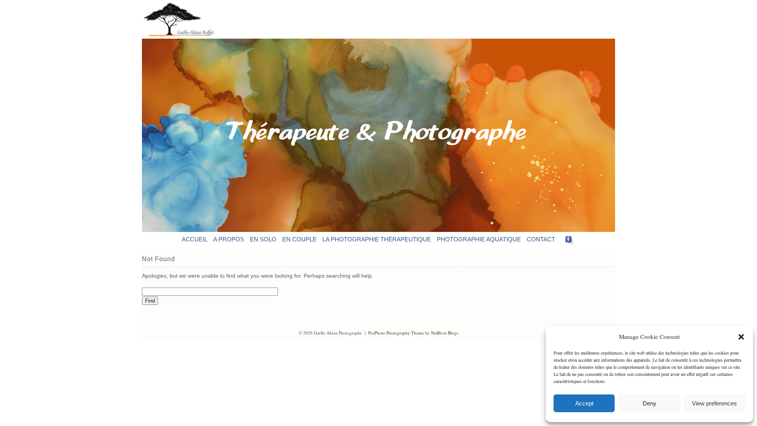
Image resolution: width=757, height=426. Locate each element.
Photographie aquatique (479, 239)
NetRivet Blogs (444, 333)
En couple (299, 239)
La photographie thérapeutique (377, 239)
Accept (584, 403)
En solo (263, 239)
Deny (649, 403)
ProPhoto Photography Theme (396, 333)
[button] (741, 337)
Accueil (194, 239)
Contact (541, 239)
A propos (228, 239)
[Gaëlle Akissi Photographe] (184, 36)
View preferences (714, 403)
